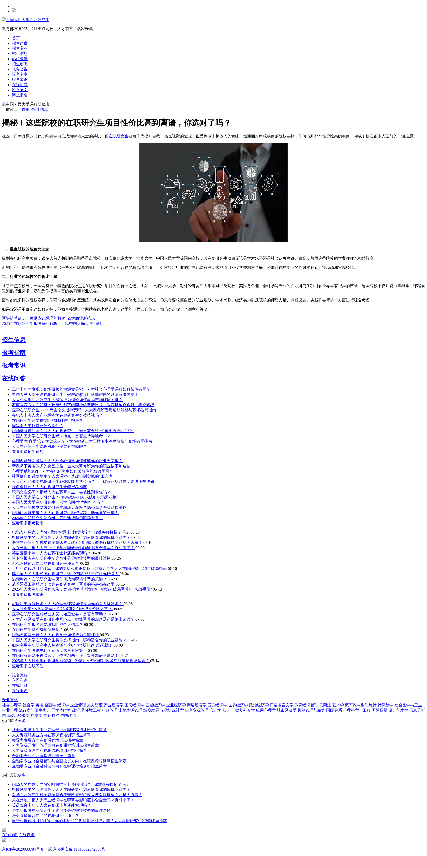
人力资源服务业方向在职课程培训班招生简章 (51, 735)
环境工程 (93, 710)
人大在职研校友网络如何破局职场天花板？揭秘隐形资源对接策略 (69, 507)
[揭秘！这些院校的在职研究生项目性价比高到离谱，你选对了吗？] (213, 240)
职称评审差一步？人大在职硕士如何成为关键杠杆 (56, 635)
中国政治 (68, 715)
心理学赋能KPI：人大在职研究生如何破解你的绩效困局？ (62, 471)
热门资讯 (20, 59)
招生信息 (20, 53)
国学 (55, 710)
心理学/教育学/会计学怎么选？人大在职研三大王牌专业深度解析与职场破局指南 (82, 441)
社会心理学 (12, 705)
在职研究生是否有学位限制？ (38, 630)
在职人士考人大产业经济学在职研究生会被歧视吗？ (57, 415)
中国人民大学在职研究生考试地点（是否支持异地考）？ (61, 436)
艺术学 (338, 705)
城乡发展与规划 (157, 710)
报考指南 (20, 74)
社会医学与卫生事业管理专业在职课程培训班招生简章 (59, 730)
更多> (23, 721)
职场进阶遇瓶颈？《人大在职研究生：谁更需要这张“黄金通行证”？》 (73, 431)
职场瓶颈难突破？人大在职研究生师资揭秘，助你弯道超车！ (65, 513)
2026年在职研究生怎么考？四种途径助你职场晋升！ (57, 518)
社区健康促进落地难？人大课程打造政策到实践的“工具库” (63, 476)
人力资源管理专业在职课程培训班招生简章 (49, 750)
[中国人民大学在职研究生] (25, 20)
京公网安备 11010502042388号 (79, 849)
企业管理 (78, 705)
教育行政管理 (72, 710)
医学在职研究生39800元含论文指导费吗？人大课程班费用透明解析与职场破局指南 (84, 410)
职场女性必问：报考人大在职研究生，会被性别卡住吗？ (61, 492)
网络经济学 (197, 705)
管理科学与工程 (357, 710)
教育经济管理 (307, 705)
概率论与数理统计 (361, 705)
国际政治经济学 (16, 715)
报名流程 (20, 675)
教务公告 (20, 69)
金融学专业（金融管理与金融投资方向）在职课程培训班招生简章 (69, 761)
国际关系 (334, 710)
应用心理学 (266, 710)
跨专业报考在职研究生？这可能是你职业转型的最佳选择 (62, 558)
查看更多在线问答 (27, 666)
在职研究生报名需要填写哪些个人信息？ (48, 624)
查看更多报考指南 (27, 523)
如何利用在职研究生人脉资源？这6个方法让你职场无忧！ (63, 645)
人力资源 (95, 705)
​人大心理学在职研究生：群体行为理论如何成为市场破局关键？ (67, 400)
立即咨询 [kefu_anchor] (20, 680)
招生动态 (20, 64)
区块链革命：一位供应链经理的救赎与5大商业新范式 (48, 318)
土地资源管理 (131, 710)
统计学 (178, 710)
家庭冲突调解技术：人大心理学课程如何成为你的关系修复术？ (68, 604)
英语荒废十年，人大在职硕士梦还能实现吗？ (52, 553)
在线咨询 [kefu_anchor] (27, 835)
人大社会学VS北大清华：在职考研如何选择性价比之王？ (62, 609)
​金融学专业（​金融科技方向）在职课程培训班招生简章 (59, 766)
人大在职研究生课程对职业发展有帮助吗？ (49, 446)
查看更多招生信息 (27, 452)
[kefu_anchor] (4, 840)
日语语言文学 (282, 705)
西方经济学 (218, 705)
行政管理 (110, 710)
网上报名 (20, 95)
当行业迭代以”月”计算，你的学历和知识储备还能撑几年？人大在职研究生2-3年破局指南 (90, 568)
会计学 (216, 710)
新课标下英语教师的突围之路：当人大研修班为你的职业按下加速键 (71, 466)
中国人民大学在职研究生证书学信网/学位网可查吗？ (58, 502)
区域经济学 (155, 705)
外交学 (249, 710)
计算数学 (386, 705)
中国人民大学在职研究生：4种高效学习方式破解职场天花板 (64, 497)
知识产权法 (232, 710)
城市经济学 (287, 710)
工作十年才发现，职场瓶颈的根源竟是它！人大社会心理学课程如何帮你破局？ (81, 389)
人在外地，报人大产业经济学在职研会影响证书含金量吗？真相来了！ (73, 548)
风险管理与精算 (312, 710)
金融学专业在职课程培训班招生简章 (43, 756)
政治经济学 (259, 705)
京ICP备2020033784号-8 (22, 849)
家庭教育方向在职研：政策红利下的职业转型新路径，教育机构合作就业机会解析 (83, 405)
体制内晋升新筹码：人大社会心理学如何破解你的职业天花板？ (67, 461)
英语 (40, 705)
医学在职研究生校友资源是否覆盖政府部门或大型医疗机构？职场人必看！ (77, 543)
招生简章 (20, 43)
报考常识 (20, 79)
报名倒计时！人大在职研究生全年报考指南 (49, 487)
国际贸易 (380, 710)
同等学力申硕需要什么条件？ (37, 426)
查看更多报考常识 (27, 594)
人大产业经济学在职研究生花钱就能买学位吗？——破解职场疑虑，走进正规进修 (83, 481)
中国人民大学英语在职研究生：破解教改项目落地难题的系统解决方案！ (75, 394)
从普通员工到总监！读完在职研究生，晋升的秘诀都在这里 (64, 584)
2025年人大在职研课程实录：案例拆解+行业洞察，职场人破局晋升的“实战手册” (82, 589)
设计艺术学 (398, 710)
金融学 (50, 705)
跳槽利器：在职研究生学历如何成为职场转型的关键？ (60, 579)
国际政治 (51, 715)
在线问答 (20, 85)
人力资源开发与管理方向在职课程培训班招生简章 (55, 745)
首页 (16, 38)
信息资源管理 (197, 710)
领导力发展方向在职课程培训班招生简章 (47, 740)
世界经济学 (238, 705)
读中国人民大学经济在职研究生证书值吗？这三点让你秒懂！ (66, 574)
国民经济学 (135, 705)
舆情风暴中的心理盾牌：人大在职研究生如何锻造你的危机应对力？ (71, 537)
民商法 (325, 705)
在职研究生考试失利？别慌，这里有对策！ (50, 650)
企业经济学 (176, 705)
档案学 (37, 715)
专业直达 (10, 700)
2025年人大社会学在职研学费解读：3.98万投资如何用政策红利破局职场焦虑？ (81, 661)
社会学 (29, 705)
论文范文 (20, 90)
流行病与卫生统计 (35, 710)
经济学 (63, 705)
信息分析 (417, 710)
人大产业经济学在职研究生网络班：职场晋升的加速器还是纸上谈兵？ (73, 619)
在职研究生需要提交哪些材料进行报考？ (47, 420)
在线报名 (20, 691)
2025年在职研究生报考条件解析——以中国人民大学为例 (51, 323)
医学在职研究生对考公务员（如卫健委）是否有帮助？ (60, 614)
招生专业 (20, 48)
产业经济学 (114, 705)
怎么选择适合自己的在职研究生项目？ (46, 563)
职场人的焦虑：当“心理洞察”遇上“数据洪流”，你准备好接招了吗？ (71, 532)
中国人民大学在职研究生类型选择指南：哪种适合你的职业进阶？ (70, 640)
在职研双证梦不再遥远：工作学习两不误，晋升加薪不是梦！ (66, 655)
